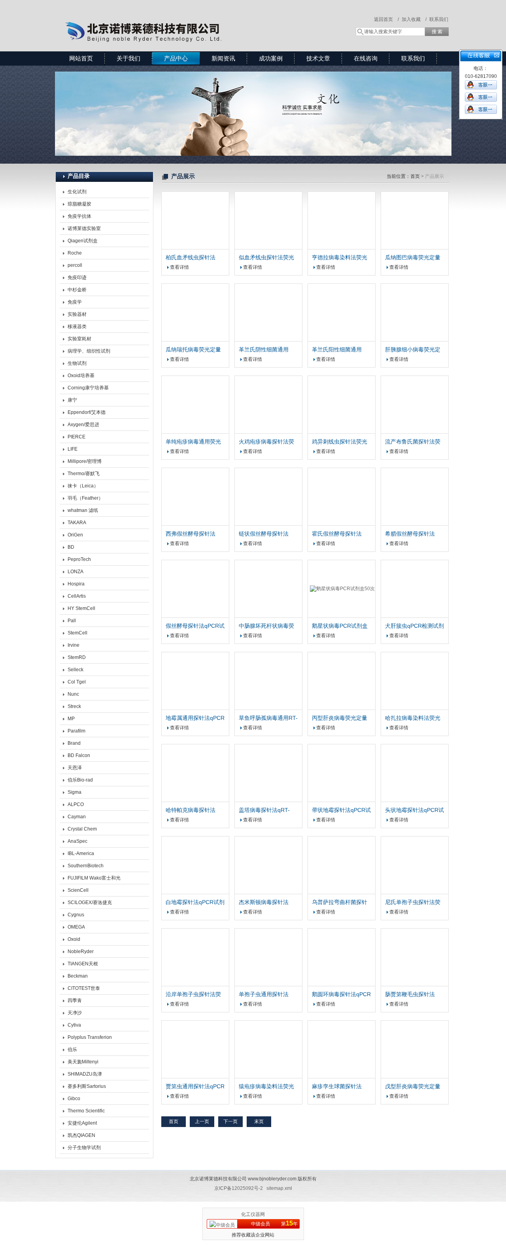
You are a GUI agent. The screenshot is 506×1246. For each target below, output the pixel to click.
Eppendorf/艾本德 (87, 412)
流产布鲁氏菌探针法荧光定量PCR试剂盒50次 (413, 442)
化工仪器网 (253, 1214)
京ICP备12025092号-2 (238, 1188)
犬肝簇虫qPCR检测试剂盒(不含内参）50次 (414, 626)
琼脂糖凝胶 (79, 204)
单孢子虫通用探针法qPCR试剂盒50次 (264, 994)
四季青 (75, 1000)
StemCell (77, 633)
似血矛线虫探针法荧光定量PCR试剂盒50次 (266, 257)
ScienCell (78, 890)
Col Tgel (77, 682)
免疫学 (75, 302)
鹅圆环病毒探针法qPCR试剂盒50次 (341, 994)
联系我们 (438, 19)
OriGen (75, 535)
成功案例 (271, 58)
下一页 (230, 1121)
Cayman (77, 816)
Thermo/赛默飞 (84, 473)
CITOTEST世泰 (84, 988)
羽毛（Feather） (85, 498)
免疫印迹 (77, 277)
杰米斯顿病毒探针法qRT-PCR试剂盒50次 (265, 902)
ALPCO (76, 804)
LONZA (75, 571)
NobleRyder (81, 951)
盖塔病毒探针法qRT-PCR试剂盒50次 (264, 810)
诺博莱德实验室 (84, 228)
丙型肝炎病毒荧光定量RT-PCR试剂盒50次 (339, 718)
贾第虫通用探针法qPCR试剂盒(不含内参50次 (195, 1086)
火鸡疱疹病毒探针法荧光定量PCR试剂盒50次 (267, 442)
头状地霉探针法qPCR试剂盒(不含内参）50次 (414, 810)
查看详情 (179, 267)
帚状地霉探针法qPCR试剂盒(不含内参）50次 (341, 810)
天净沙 (75, 1013)
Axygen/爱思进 (83, 424)
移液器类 (77, 326)
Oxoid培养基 (81, 375)
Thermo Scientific (86, 1111)
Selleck (75, 669)
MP (71, 718)
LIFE (72, 449)
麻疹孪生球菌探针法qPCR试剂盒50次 (337, 1086)
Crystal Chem (82, 829)
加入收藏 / (414, 19)
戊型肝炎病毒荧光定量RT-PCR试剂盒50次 (412, 1086)
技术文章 (318, 58)
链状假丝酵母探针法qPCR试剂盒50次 (264, 534)
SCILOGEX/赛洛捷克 (90, 902)
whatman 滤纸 (83, 510)
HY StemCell (81, 608)
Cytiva (74, 1025)
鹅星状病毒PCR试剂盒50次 (340, 626)
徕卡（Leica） (83, 486)
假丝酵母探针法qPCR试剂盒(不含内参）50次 (195, 626)
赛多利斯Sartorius (87, 1086)
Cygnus (76, 915)
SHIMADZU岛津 (85, 1074)
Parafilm (76, 731)
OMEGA (76, 927)
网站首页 (81, 58)
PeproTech (79, 559)
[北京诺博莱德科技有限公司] (170, 18)
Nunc (73, 694)
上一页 (202, 1121)
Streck (74, 706)
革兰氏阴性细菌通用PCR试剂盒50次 (264, 349)
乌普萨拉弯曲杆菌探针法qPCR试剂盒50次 (339, 902)
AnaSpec (77, 841)
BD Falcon (79, 755)
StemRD (77, 657)
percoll (75, 265)
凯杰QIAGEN (81, 1135)
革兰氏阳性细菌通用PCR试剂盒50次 (337, 349)
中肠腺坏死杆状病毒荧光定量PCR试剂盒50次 (267, 626)
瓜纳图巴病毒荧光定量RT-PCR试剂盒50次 (412, 257)
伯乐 (72, 1049)
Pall (72, 620)
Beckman (78, 976)
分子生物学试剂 (84, 1147)
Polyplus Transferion (90, 1037)
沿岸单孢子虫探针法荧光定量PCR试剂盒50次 (194, 994)
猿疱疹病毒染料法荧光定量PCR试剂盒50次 (266, 1086)
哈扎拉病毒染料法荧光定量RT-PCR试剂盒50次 (412, 718)
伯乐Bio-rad (80, 780)
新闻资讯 (223, 58)
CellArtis (77, 596)
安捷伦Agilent (82, 1123)
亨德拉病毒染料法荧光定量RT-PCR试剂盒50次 (339, 257)
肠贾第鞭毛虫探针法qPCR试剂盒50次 (410, 994)
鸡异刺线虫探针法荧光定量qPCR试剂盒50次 (339, 442)
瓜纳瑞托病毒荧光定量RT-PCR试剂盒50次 (193, 349)
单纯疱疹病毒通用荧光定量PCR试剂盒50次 (193, 442)
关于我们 (128, 58)
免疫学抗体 (79, 216)
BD (71, 547)
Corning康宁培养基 (88, 388)
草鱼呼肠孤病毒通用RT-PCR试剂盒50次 (268, 718)
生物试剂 (77, 363)
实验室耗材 (79, 339)
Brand (74, 743)
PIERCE (76, 437)
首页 (415, 176)
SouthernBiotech (86, 865)
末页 (259, 1121)
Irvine (73, 645)
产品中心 (176, 58)
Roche (75, 253)
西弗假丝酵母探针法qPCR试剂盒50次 (190, 534)
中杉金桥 (77, 290)
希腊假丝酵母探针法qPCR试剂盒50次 (410, 534)
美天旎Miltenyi (83, 1062)
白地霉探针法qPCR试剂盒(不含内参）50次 (195, 902)
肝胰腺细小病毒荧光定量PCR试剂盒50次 (412, 349)
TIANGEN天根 (83, 964)
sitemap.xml (279, 1188)
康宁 (72, 400)
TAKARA (77, 522)
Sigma (74, 792)
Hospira (76, 584)
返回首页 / (386, 19)
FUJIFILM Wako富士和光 (94, 878)
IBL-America (81, 853)
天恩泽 (75, 767)
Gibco (74, 1098)
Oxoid (74, 939)
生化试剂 (77, 191)
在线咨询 (366, 58)
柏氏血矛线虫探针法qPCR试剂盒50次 (190, 257)
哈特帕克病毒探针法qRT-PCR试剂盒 (190, 810)
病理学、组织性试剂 (89, 351)
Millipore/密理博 (85, 461)
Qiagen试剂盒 (83, 241)
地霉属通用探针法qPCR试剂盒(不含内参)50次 (195, 718)
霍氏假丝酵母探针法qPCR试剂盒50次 (337, 534)
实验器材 (77, 314)
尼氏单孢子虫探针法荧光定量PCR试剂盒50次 (413, 902)
